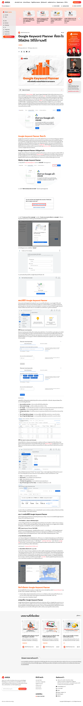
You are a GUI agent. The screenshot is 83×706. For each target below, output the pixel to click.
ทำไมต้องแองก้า (38, 685)
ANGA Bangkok (60, 694)
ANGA (40, 100)
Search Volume (40, 154)
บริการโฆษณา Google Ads (40, 682)
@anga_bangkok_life (61, 692)
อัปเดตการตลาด (60, 2)
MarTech (20, 45)
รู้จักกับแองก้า (44, 2)
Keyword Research (58, 590)
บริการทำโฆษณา (26, 2)
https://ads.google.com (30, 162)
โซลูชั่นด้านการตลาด (35, 2)
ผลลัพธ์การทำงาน (52, 2)
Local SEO (43, 557)
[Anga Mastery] (75, 6)
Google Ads (41, 145)
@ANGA (59, 696)
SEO (44, 96)
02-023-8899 (60, 688)
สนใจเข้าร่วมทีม (38, 687)
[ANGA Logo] (6, 2)
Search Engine (29, 94)
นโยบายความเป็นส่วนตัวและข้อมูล (8, 701)
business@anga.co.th (61, 686)
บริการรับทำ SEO (18, 2)
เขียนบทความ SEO (46, 146)
